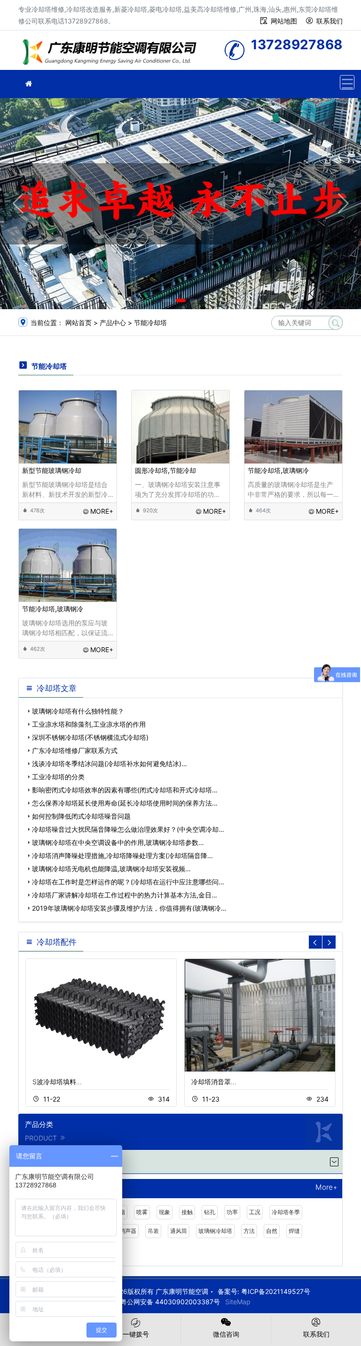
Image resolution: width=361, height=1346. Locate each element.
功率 (232, 1212)
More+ (326, 1188)
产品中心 (113, 323)
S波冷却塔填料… (57, 1082)
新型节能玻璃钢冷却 (51, 470)
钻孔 (209, 1212)
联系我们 (329, 21)
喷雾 (142, 1212)
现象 (164, 1212)
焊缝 (294, 1230)
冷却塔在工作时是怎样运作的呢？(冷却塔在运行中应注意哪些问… (128, 882)
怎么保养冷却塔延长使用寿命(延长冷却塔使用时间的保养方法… (125, 803)
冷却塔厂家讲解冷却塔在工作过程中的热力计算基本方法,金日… (124, 895)
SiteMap (238, 1302)
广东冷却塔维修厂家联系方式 (75, 750)
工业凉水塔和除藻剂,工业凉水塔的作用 (89, 724)
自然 (271, 1230)
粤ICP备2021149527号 (275, 1291)
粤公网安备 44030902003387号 (170, 1302)
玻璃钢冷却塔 (215, 1230)
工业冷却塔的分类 (58, 777)
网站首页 (78, 323)
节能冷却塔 (150, 323)
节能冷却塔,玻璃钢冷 (278, 470)
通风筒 (178, 1230)
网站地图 (284, 21)
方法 (249, 1230)
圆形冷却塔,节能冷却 (165, 470)
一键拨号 (136, 1334)
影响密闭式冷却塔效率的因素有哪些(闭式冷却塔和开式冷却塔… (125, 790)
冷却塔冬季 (286, 1212)
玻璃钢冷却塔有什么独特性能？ (78, 711)
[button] (167, 300)
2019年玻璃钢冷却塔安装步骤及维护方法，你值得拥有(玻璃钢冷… (129, 908)
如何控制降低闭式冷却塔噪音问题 (81, 816)
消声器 (127, 1230)
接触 (187, 1212)
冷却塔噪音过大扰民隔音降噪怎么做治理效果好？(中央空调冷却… (128, 829)
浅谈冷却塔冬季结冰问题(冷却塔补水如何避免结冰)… (109, 764)
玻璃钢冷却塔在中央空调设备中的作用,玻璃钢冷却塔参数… (118, 842)
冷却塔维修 (112, 53)
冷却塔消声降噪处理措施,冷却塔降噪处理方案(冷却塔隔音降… (122, 855)
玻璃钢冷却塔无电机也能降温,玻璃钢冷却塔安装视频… (111, 869)
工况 (254, 1212)
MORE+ (101, 511)
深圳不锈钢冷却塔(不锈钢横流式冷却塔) (90, 737)
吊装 (153, 1230)
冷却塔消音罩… (213, 1082)
